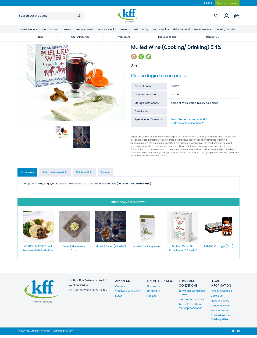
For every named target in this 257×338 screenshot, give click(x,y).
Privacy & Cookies (221, 291)
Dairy (145, 29)
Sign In (209, 2)
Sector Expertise (80, 37)
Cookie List (217, 296)
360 (71, 330)
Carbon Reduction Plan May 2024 (222, 317)
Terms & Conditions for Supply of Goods (190, 306)
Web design (59, 330)
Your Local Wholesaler (128, 291)
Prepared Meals (85, 29)
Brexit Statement (220, 310)
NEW (40, 37)
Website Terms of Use (191, 299)
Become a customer (227, 3)
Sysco (118, 296)
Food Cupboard (50, 29)
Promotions (123, 37)
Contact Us (212, 37)
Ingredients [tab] (27, 172)
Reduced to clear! (168, 37)
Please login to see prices (159, 75)
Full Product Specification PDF (188, 123)
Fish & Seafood (181, 29)
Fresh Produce (29, 29)
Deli (136, 29)
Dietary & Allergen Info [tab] (54, 172)
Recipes (151, 296)
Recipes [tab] (105, 172)
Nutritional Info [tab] (84, 172)
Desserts (125, 29)
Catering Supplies (226, 29)
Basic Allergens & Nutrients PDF (189, 119)
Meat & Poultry (161, 29)
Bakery (68, 29)
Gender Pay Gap (220, 305)
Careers (120, 286)
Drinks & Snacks (107, 29)
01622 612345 (99, 290)
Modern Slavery (220, 300)
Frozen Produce (202, 29)
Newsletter (153, 286)
